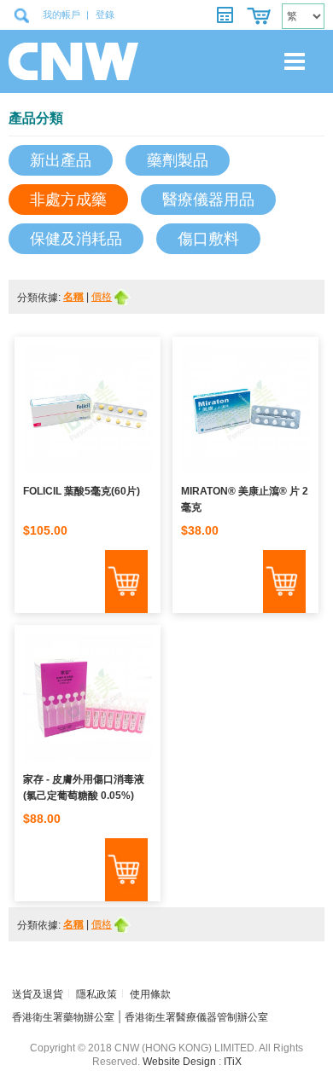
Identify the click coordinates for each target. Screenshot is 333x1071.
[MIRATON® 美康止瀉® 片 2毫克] (245, 414)
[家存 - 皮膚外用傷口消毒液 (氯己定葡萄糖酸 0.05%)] (87, 702)
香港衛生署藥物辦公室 (63, 1017)
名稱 (73, 297)
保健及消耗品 (76, 238)
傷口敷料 (208, 238)
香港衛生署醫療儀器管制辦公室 (196, 1017)
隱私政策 (96, 994)
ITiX (233, 1062)
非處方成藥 (68, 199)
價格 (101, 297)
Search (21, 15)
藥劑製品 (177, 160)
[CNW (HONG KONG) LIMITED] (68, 61)
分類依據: (40, 298)
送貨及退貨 (37, 994)
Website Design (179, 1062)
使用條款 (150, 994)
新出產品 (60, 160)
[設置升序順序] (122, 297)
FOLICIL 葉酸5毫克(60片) (81, 491)
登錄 (105, 14)
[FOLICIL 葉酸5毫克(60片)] (87, 414)
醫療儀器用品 (208, 199)
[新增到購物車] (126, 581)
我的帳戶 (61, 14)
